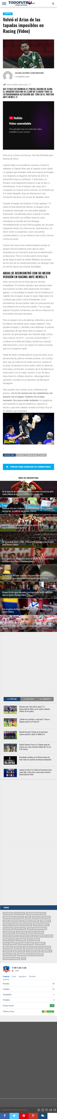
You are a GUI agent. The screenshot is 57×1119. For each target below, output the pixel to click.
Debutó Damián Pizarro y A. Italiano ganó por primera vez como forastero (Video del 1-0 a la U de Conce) (35, 747)
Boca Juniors (10, 943)
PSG (23, 958)
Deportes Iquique (11, 958)
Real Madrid (33, 940)
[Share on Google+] (33, 1116)
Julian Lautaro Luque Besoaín (29, 73)
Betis (47, 947)
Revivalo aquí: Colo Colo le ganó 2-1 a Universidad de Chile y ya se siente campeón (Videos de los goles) (34, 709)
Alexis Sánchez (11, 936)
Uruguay (7, 951)
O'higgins (20, 940)
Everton (39, 947)
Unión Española (41, 925)
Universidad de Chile (36, 913)
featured (20, 455)
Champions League (43, 936)
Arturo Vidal (26, 936)
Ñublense (8, 947)
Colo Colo (19, 913)
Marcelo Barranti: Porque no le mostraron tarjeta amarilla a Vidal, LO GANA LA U (33, 733)
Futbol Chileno (11, 925)
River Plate (9, 940)
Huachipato (9, 932)
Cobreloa (28, 947)
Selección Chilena (41, 917)
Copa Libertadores (12, 921)
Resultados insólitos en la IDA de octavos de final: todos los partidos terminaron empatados (35, 758)
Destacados (25, 925)
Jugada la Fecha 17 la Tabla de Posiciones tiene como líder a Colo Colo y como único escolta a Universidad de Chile (35, 772)
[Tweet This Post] (14, 1116)
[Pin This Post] (23, 1116)
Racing (42, 455)
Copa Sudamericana (37, 928)
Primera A (46, 951)
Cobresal (40, 943)
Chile (28, 917)
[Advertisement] (28, 663)
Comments (46, 699)
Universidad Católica (13, 917)
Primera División (30, 921)
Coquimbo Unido (26, 943)
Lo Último (29, 699)
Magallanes (9, 955)
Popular (13, 699)
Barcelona (19, 951)
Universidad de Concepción (30, 955)
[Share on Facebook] (5, 1116)
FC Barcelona (33, 951)
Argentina (22, 932)
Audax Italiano (36, 932)
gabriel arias (32, 455)
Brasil (18, 947)
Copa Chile (20, 928)
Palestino (8, 928)
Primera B (45, 921)
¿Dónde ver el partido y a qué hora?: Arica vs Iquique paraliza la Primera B (34, 720)
